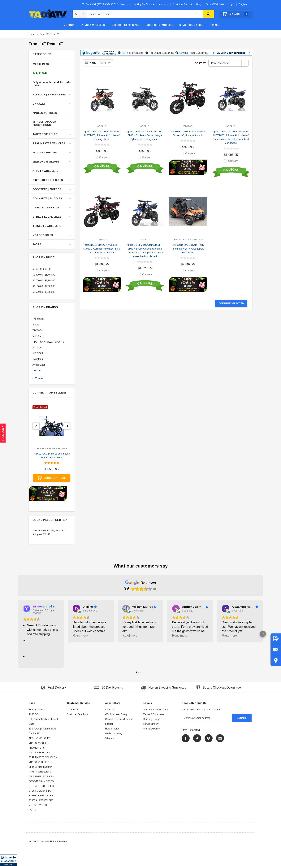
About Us (110, 709)
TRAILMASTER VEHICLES (48, 143)
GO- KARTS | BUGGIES (47, 198)
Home (32, 34)
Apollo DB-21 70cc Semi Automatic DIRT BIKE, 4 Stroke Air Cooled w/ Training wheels (102, 135)
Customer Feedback (77, 714)
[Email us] (275, 649)
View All (39, 378)
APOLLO (37, 347)
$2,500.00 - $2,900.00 (43, 292)
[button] (8, 860)
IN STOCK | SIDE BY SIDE (48, 94)
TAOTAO (37, 330)
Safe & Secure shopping (155, 709)
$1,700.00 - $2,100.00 (43, 280)
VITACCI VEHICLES (44, 152)
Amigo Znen (38, 364)
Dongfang (37, 359)
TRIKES (214, 25)
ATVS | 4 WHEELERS (93, 25)
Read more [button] (80, 635)
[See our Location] (275, 660)
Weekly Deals (40, 63)
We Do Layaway (113, 733)
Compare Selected (231, 303)
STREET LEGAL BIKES (46, 216)
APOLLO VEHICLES (44, 112)
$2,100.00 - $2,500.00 (43, 286)
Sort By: (200, 63)
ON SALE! (38, 103)
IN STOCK (68, 25)
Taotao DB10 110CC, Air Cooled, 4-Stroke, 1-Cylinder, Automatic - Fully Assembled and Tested (101, 249)
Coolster (36, 370)
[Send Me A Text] (275, 638)
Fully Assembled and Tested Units (50, 84)
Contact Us (72, 709)
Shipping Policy (151, 719)
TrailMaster (38, 319)
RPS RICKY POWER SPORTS (48, 342)
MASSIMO (37, 336)
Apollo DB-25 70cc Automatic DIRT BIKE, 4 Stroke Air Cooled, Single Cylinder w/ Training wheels (145, 135)
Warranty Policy (151, 728)
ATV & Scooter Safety (116, 714)
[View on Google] (76, 608)
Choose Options (55, 478)
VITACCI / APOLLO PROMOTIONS (44, 123)
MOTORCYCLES (42, 235)
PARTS (36, 244)
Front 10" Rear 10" (49, 34)
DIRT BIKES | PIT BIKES (125, 25)
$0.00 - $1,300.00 (41, 269)
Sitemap (109, 738)
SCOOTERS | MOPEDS (159, 25)
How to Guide (112, 728)
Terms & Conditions (153, 714)
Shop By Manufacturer (46, 161)
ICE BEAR (37, 353)
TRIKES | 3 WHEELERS (46, 225)
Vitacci (35, 324)
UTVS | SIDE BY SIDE (191, 25)
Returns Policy (150, 724)
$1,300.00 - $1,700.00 (43, 274)
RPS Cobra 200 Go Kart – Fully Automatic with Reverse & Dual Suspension (188, 249)
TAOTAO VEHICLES (44, 134)
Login (231, 4)
